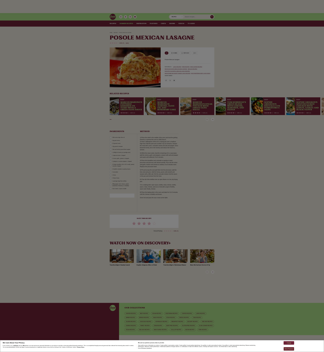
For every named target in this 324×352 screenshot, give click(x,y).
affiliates (16, 345)
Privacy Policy (80, 347)
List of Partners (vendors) (145, 348)
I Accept (289, 343)
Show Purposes (289, 348)
